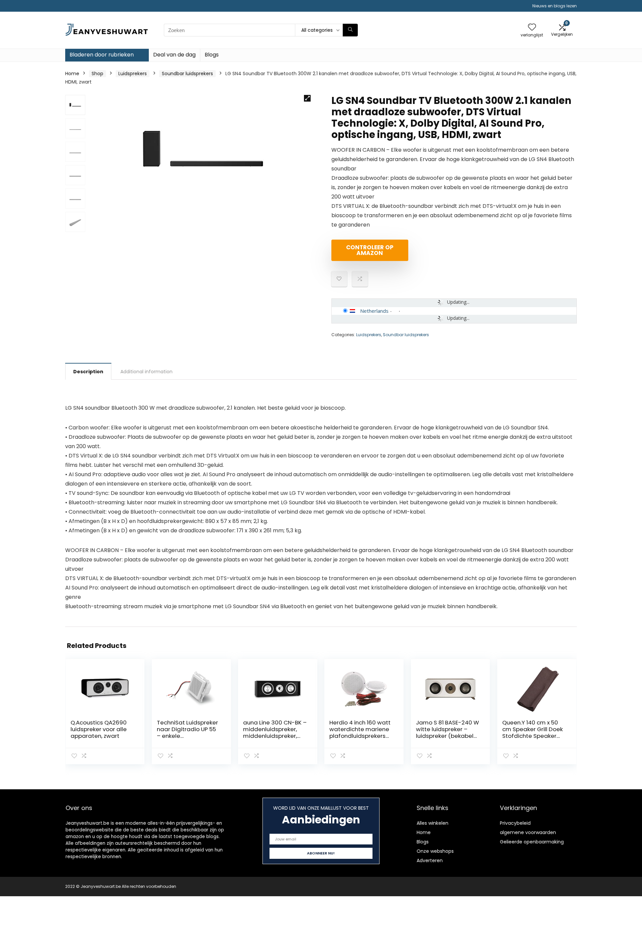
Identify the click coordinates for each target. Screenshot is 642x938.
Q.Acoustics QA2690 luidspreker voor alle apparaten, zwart (99, 729)
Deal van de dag (174, 54)
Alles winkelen (432, 823)
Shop (97, 73)
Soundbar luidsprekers (187, 73)
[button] (307, 98)
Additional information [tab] (146, 371)
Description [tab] (88, 371)
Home (72, 73)
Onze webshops (435, 851)
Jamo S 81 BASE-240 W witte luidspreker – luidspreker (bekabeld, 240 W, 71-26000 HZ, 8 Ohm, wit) (447, 735)
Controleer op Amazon (370, 250)
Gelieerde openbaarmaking (532, 841)
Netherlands (374, 310)
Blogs (212, 54)
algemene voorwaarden (528, 832)
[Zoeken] (350, 30)
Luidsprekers (132, 73)
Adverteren (430, 860)
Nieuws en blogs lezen (554, 6)
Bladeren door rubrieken (102, 54)
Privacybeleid (515, 823)
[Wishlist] (532, 27)
